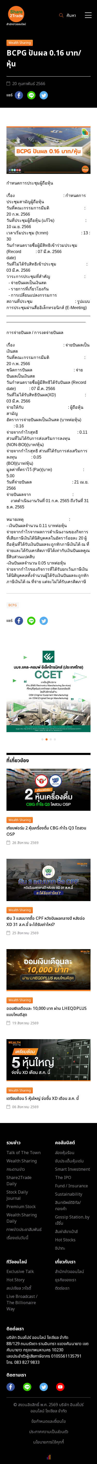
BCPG (13, 605)
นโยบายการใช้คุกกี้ (48, 1442)
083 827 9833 (27, 1362)
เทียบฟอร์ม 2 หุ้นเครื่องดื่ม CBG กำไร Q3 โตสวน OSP (46, 831)
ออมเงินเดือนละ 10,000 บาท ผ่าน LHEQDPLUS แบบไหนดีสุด (46, 1011)
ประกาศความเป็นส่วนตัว (48, 1432)
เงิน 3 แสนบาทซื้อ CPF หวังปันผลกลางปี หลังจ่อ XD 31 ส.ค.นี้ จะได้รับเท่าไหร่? (45, 921)
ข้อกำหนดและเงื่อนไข (48, 1421)
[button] (42, 739)
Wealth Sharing (20, 42)
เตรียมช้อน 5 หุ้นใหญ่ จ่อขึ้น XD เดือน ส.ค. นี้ (42, 1098)
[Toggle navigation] (88, 15)
